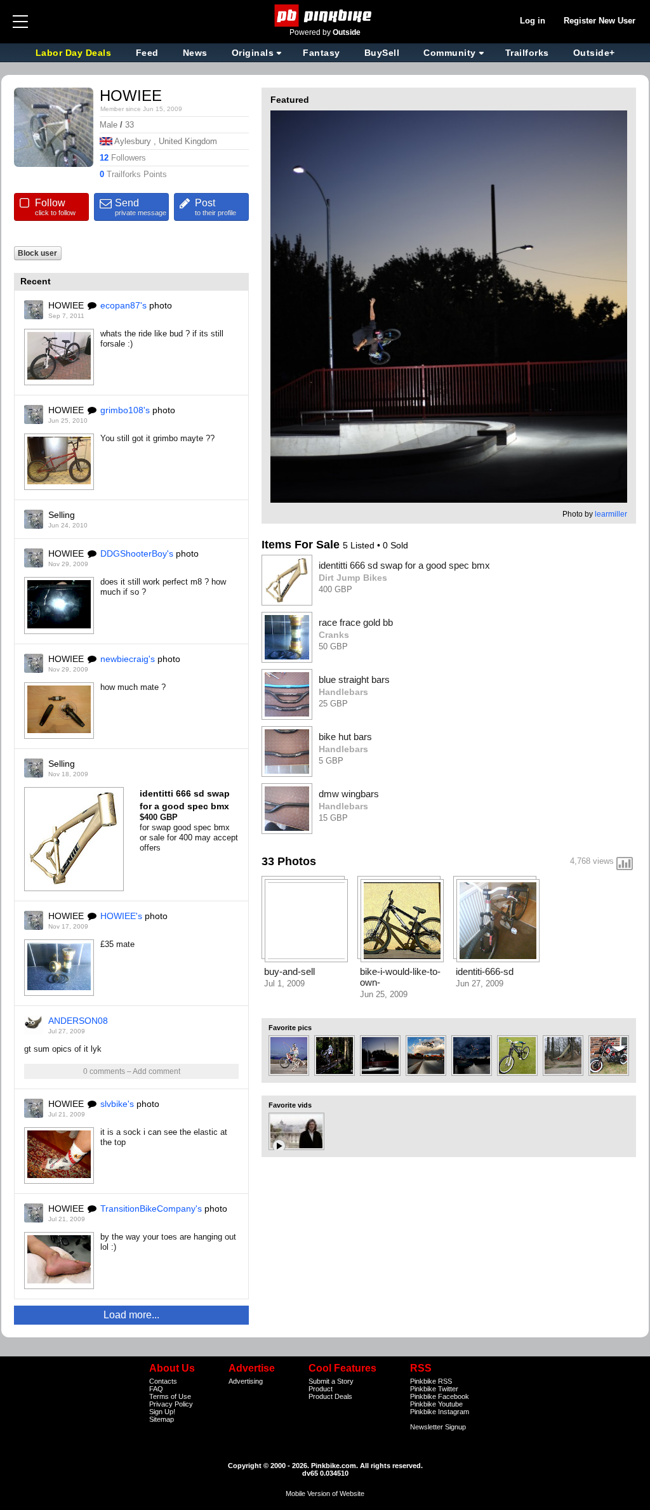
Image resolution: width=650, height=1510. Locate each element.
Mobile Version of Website (325, 1493)
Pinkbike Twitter (434, 1389)
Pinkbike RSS (431, 1381)
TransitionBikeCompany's (151, 1208)
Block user (37, 253)
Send (140, 206)
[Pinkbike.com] (325, 15)
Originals (253, 53)
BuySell (382, 53)
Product (320, 1389)
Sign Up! (162, 1411)
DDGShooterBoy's (136, 553)
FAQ (156, 1389)
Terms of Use (170, 1396)
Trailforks (527, 53)
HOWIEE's (121, 916)
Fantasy (321, 53)
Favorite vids (290, 1105)
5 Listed (360, 545)
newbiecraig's (127, 659)
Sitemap (161, 1419)
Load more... (131, 1314)
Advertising (246, 1381)
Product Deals (330, 1396)
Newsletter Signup (438, 1427)
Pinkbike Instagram (439, 1411)
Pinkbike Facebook (439, 1396)
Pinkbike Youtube (436, 1404)
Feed (147, 53)
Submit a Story (331, 1381)
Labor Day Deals (75, 53)
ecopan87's (123, 305)
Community (449, 53)
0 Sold (395, 545)
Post (215, 206)
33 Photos (289, 861)
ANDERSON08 (78, 1021)
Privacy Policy (171, 1404)
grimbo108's (125, 410)
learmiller (611, 514)
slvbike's (117, 1104)
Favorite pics (290, 1027)
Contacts (163, 1381)
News (195, 53)
